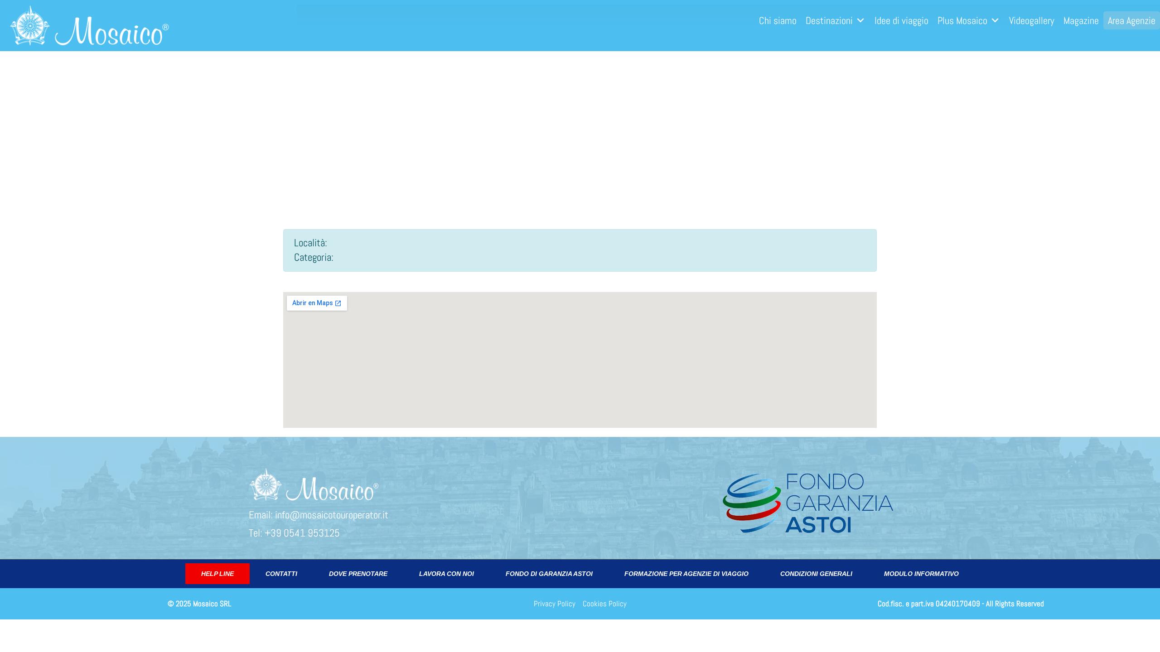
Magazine (1081, 20)
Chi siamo (778, 20)
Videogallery (1031, 20)
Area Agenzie (1131, 20)
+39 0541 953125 (302, 533)
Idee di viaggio (901, 20)
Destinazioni (829, 20)
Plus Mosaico (962, 20)
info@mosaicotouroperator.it (331, 515)
